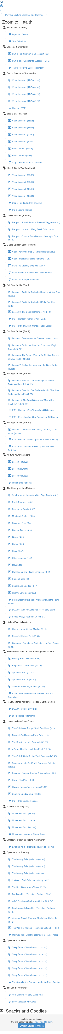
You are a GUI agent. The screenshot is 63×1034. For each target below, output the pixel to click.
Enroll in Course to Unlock (31, 1025)
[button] (2, 2)
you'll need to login (43, 1021)
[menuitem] (2, 6)
